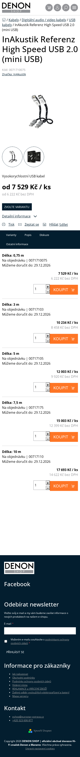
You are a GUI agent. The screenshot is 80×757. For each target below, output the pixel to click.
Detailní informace (16, 216)
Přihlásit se (15, 652)
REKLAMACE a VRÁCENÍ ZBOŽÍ (29, 688)
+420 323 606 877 (22, 720)
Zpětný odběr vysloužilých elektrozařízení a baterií (40, 692)
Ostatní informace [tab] (17, 244)
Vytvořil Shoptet (42, 730)
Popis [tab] (28, 235)
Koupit (60, 289)
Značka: (14, 74)
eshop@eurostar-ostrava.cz (28, 716)
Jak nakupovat (20, 674)
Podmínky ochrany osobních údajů (31, 681)
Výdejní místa (19, 685)
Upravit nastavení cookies (40, 748)
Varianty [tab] (11, 235)
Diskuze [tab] (44, 235)
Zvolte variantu (16, 207)
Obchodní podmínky (23, 677)
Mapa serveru (20, 696)
